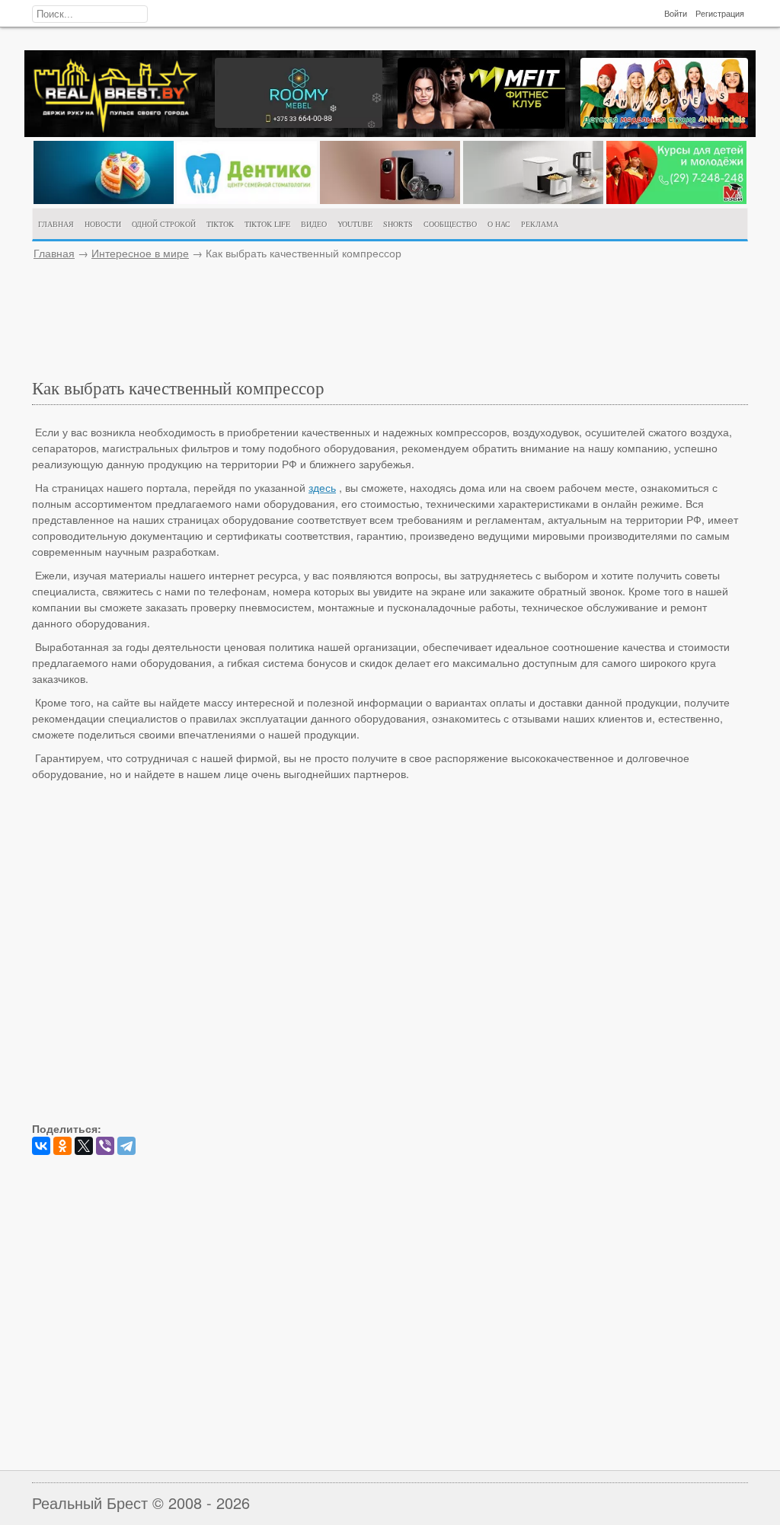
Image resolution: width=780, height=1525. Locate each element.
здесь (322, 487)
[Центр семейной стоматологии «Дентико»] (246, 199)
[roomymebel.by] (298, 123)
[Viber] (105, 1146)
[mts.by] (103, 199)
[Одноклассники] (62, 1146)
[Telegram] (126, 1146)
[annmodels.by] (664, 124)
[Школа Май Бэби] (676, 199)
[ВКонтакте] (41, 1146)
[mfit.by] (481, 124)
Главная (54, 252)
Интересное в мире (140, 252)
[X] (84, 1146)
